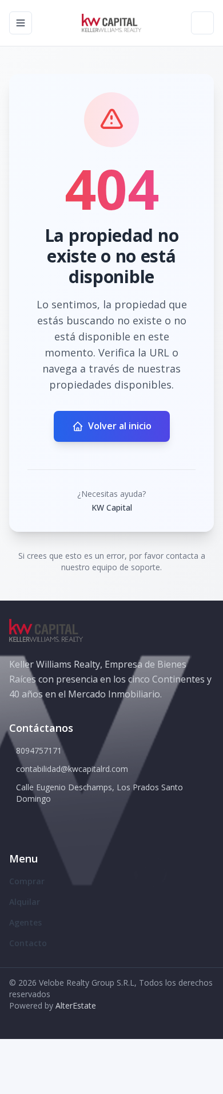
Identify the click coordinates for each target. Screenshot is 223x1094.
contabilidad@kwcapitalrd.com (72, 768)
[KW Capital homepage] (111, 23)
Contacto (28, 943)
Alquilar (24, 901)
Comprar (27, 881)
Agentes (25, 922)
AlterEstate (75, 1005)
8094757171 (39, 750)
